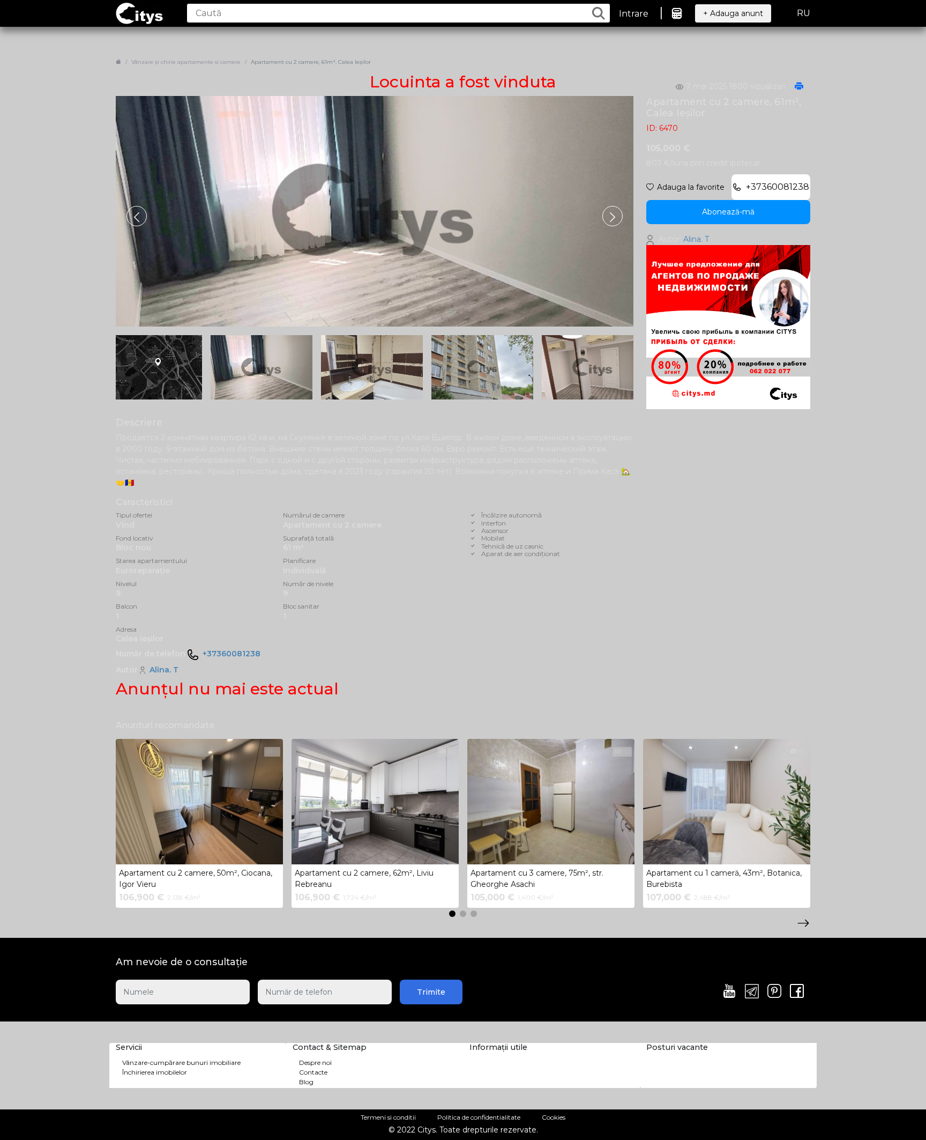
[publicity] (728, 326)
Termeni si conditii (388, 1117)
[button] (612, 216)
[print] (799, 87)
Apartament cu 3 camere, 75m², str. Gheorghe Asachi (537, 878)
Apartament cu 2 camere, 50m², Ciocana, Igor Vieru (195, 878)
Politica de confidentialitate (478, 1117)
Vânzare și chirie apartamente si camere (186, 61)
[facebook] (797, 992)
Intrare (633, 14)
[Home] (118, 61)
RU (803, 13)
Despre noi (315, 1062)
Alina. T (164, 670)
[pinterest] (774, 992)
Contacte (313, 1072)
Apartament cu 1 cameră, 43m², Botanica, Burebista (724, 878)
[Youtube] (729, 992)
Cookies (553, 1117)
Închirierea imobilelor (154, 1072)
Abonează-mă (728, 212)
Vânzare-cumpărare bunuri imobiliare (181, 1062)
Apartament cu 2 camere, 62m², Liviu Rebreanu (364, 878)
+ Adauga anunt (733, 13)
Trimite (431, 992)
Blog (306, 1082)
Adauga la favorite (691, 187)
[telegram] (752, 992)
